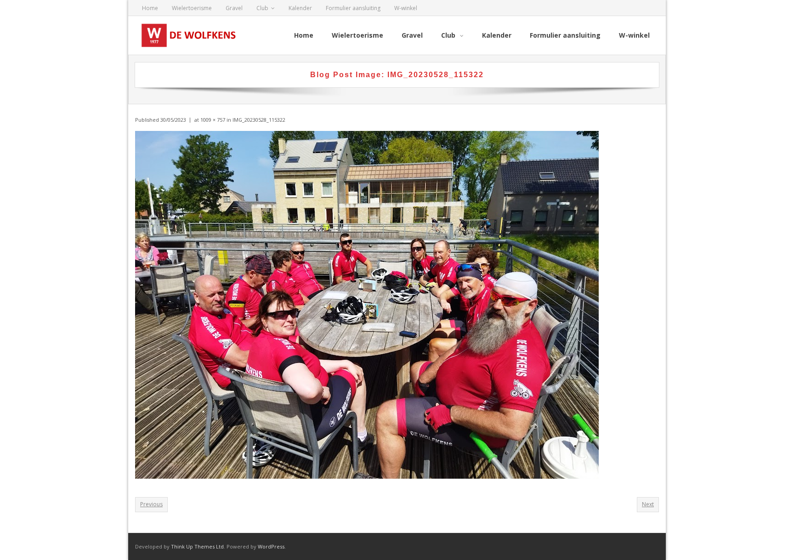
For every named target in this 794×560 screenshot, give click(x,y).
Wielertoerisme (192, 8)
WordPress (271, 546)
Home (150, 8)
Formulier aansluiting (353, 8)
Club (262, 8)
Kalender (300, 8)
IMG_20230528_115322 (259, 119)
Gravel (234, 8)
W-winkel (405, 8)
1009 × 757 (212, 119)
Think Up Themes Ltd (197, 546)
